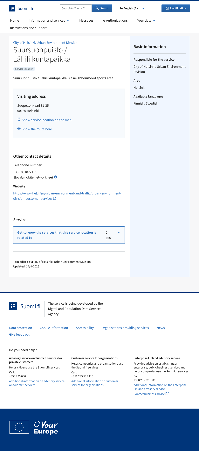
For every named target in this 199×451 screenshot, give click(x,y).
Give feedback (19, 334)
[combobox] (76, 8)
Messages (86, 20)
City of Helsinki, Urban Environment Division (45, 42)
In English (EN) (130, 8)
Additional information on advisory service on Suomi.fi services (37, 383)
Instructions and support (28, 27)
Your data (144, 20)
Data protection (20, 327)
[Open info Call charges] (55, 176)
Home (14, 20)
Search (104, 8)
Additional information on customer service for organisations (94, 383)
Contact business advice (155, 394)
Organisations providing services (125, 327)
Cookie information (54, 327)
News (161, 327)
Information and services (47, 20)
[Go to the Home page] (24, 8)
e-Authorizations (115, 20)
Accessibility (85, 327)
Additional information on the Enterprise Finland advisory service (160, 387)
